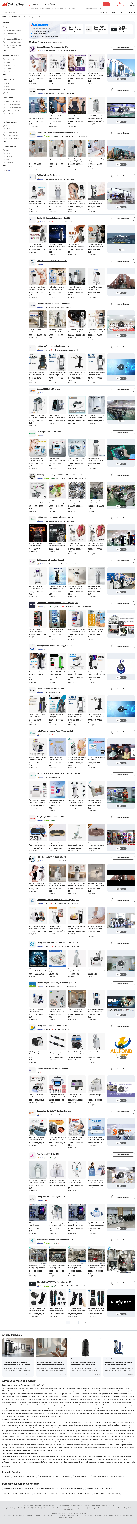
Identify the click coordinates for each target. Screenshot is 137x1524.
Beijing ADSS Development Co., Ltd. (51, 90)
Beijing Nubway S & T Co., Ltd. (49, 175)
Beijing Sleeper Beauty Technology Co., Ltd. (54, 645)
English (20, 1508)
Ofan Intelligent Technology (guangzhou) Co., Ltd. (57, 983)
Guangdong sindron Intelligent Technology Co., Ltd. (57, 603)
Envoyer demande (123, 47)
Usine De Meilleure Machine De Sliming (70, 1488)
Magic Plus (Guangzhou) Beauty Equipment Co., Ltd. (58, 132)
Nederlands (101, 1508)
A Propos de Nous (28, 1505)
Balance (6, 1477)
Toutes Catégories (10, 12)
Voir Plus (5, 1466)
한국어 (89, 1508)
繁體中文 (33, 1508)
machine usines (46, 8)
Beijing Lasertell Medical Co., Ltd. (50, 560)
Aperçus (104, 1505)
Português (66, 1508)
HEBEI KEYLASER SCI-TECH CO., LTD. (52, 261)
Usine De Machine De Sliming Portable (98, 1488)
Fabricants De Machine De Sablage (46, 1493)
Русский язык (81, 1508)
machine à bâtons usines (72, 8)
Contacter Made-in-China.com (81, 1505)
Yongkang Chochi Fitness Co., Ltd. (50, 816)
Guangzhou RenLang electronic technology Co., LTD (58, 942)
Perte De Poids (30, 1477)
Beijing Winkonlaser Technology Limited (53, 303)
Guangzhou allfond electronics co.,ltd (52, 1025)
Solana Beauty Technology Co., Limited (52, 1068)
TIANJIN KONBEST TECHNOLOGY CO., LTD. (54, 1282)
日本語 (40, 1508)
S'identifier (132, 5)
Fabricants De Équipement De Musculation (106, 1493)
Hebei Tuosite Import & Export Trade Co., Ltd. (55, 731)
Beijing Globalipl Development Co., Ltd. (52, 47)
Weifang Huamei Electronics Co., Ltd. (52, 432)
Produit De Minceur (116, 1477)
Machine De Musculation (62, 1477)
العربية (94, 1508)
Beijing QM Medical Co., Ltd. (48, 389)
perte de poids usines (58, 8)
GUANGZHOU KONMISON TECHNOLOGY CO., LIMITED (58, 774)
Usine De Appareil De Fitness (12, 1488)
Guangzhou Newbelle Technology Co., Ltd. (54, 1111)
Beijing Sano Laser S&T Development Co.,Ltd (55, 517)
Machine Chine (17, 1477)
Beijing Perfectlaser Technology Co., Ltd (53, 346)
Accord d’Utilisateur (48, 1505)
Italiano (73, 1508)
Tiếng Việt (126, 1508)
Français (46, 1508)
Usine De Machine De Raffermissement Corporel (40, 1488)
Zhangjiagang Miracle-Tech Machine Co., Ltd (55, 1239)
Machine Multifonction (81, 1477)
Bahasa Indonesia (68, 1509)
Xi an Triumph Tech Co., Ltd (48, 1154)
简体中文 (26, 1508)
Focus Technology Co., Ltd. (67, 1513)
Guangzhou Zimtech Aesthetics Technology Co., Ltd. (58, 900)
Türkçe (120, 1508)
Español (53, 1508)
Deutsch (59, 1508)
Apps (121, 12)
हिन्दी (108, 1508)
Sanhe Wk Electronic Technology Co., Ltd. (53, 218)
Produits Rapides (95, 1505)
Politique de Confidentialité (63, 1505)
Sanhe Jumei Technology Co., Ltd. (50, 688)
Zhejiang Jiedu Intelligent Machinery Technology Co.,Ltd (59, 474)
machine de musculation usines (89, 8)
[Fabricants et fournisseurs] (13, 4)
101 (92, 1323)
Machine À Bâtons (45, 1477)
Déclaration (38, 1505)
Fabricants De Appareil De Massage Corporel (75, 1493)
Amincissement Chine (99, 1477)
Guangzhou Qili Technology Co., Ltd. (51, 1197)
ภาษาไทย (113, 1508)
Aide (113, 12)
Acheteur (102, 12)
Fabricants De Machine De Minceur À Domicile (18, 1493)
